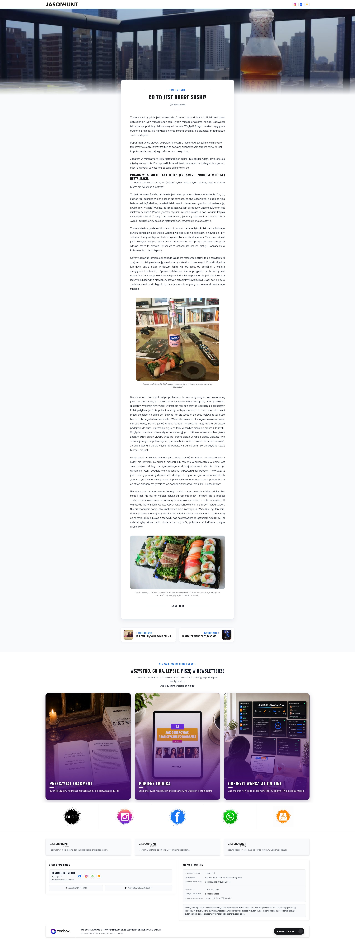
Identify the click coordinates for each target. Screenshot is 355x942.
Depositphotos (212, 894)
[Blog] (71, 816)
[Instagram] (294, 4)
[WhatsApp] (230, 816)
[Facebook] (300, 4)
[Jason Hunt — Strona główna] (61, 4)
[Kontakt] (307, 4)
